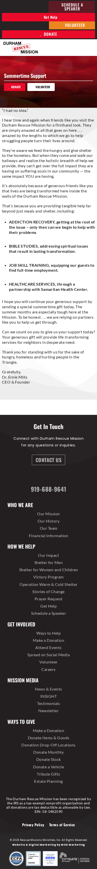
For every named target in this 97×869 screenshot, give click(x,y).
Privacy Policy (33, 824)
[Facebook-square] (30, 476)
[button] (90, 47)
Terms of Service (62, 824)
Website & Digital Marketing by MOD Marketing (48, 845)
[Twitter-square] (56, 476)
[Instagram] (43, 476)
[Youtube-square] (69, 476)
